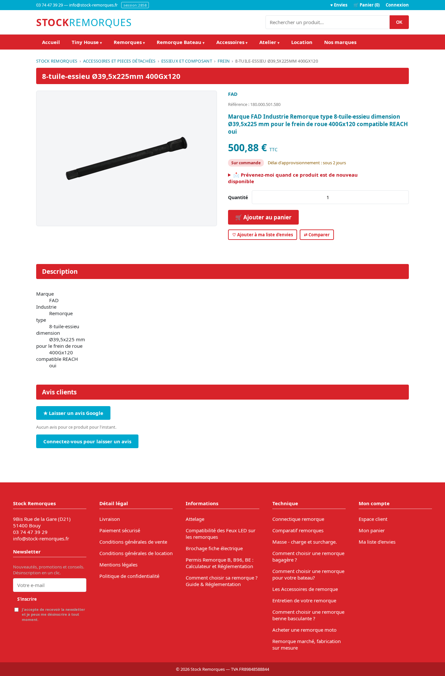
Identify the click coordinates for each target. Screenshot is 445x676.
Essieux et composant (186, 61)
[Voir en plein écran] (126, 158)
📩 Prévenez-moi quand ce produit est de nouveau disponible (293, 177)
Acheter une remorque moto (304, 629)
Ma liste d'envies (377, 541)
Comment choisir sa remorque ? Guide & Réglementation (222, 580)
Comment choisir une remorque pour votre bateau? (308, 574)
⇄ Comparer (317, 235)
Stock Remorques (57, 61)
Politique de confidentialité (129, 576)
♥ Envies (338, 5)
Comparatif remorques (297, 530)
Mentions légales (118, 564)
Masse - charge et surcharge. (304, 541)
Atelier (269, 42)
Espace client (373, 519)
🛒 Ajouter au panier (263, 217)
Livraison (109, 519)
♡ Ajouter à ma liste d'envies (262, 235)
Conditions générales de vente (133, 541)
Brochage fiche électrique (214, 548)
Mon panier (372, 530)
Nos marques (340, 42)
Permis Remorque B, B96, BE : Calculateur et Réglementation (219, 562)
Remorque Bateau (181, 42)
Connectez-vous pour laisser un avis (87, 441)
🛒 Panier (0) (366, 5)
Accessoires (232, 42)
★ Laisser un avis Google (73, 413)
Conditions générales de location (136, 553)
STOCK (84, 22)
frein (224, 61)
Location (301, 42)
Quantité (238, 197)
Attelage (195, 519)
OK (399, 22)
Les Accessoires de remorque (305, 589)
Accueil (51, 42)
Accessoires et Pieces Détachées (119, 61)
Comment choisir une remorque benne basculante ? (308, 615)
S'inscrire (27, 599)
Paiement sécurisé (119, 530)
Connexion (397, 5)
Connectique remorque (298, 519)
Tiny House (87, 42)
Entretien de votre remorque (304, 600)
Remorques (129, 42)
